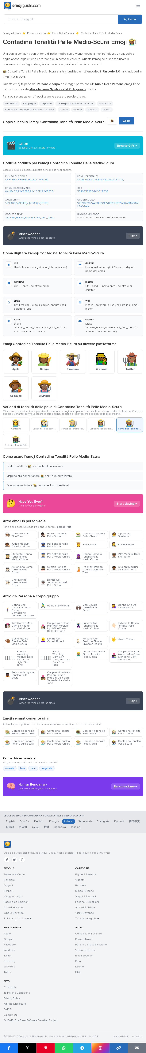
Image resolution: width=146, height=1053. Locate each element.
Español (24, 821)
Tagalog (75, 827)
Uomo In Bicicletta (54, 605)
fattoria (77, 109)
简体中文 (134, 821)
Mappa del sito (121, 1036)
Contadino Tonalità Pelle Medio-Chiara (55, 742)
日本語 (10, 827)
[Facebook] (7, 860)
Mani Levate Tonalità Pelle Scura (87, 607)
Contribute (10, 987)
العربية (35, 827)
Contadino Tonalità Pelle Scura (126, 742)
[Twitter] (14, 860)
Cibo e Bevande (14, 913)
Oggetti (8, 885)
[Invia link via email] (137, 1048)
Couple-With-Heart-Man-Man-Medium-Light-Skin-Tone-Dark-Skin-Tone (55, 627)
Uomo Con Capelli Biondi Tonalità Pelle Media (90, 654)
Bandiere (9, 880)
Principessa (86, 544)
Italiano (68, 821)
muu (33, 768)
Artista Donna (122, 544)
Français (54, 821)
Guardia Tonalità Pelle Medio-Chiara (55, 568)
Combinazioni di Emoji (88, 933)
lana (22, 768)
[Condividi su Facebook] (9, 1048)
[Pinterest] (22, 860)
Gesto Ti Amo (122, 639)
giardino (92, 109)
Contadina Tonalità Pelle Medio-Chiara (20, 732)
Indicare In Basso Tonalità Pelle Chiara (125, 625)
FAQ (77, 972)
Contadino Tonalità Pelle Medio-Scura (19, 742)
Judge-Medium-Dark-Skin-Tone (17, 545)
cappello (46, 103)
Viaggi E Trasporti (85, 896)
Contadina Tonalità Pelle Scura (90, 732)
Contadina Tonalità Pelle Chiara (125, 732)
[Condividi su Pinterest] (45, 1048)
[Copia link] (119, 1048)
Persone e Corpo (14, 874)
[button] (37, 178)
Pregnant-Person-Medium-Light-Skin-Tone (90, 569)
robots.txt (137, 1036)
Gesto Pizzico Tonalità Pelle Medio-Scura (16, 641)
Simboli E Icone (84, 891)
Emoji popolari (83, 955)
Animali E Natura (85, 907)
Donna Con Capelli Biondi (52, 640)
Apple (7, 933)
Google (8, 939)
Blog (78, 961)
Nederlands (85, 821)
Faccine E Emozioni (87, 902)
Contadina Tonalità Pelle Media (55, 732)
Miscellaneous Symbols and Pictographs (101, 217)
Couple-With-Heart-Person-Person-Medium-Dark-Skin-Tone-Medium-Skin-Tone (55, 678)
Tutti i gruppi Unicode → (17, 918)
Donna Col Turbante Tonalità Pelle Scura (53, 582)
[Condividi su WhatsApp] (64, 1048)
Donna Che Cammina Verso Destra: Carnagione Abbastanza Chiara (19, 610)
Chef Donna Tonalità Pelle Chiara (16, 582)
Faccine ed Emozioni (16, 902)
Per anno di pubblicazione (91, 944)
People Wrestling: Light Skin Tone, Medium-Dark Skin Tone (55, 658)
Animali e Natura (14, 907)
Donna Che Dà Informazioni (123, 606)
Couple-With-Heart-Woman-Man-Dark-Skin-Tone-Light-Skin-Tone (126, 655)
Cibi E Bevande (84, 913)
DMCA (7, 1009)
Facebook (10, 944)
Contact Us (10, 1014)
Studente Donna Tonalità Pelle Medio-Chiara (18, 556)
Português (103, 821)
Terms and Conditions (17, 992)
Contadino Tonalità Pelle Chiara (90, 535)
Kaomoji (80, 966)
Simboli (8, 891)
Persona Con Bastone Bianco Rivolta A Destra (89, 641)
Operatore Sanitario (121, 535)
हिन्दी (46, 827)
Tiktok (7, 972)
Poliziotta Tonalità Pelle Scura (54, 545)
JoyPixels (9, 966)
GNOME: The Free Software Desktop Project (30, 1020)
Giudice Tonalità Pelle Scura (53, 535)
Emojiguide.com (12, 33)
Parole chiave (83, 939)
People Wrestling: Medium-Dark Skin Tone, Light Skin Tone (19, 658)
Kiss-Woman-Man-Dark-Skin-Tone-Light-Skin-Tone (19, 625)
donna (64, 109)
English (10, 821)
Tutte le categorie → (87, 918)
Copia (126, 121)
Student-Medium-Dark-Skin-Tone (125, 568)
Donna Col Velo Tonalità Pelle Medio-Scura (89, 556)
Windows (9, 950)
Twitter (7, 955)
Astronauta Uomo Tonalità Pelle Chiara (19, 569)
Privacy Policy (12, 998)
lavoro (106, 109)
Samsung (9, 961)
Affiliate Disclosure (15, 1003)
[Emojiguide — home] (22, 5)
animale (9, 768)
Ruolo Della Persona (63, 33)
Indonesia (60, 827)
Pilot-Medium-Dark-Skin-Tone (125, 555)
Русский (119, 821)
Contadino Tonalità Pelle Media (90, 742)
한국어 (23, 827)
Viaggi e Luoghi (13, 896)
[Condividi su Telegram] (82, 1048)
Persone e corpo (36, 33)
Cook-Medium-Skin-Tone (17, 535)
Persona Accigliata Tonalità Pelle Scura (19, 675)
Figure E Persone (85, 874)
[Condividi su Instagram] (100, 1048)
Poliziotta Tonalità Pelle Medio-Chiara (55, 555)
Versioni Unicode (85, 950)
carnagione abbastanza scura (75, 103)
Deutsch (39, 821)
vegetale (47, 768)
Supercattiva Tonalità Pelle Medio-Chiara (87, 625)
